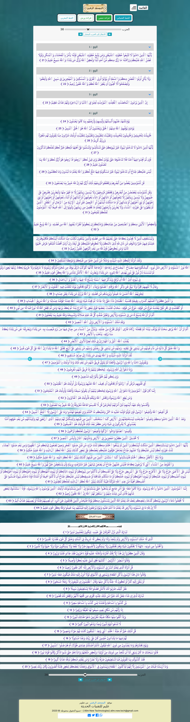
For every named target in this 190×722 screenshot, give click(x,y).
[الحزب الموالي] (80, 34)
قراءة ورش (85, 18)
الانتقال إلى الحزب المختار (95, 34)
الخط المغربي (67, 18)
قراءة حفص (104, 18)
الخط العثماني (123, 18)
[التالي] (30, 359)
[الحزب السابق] (110, 34)
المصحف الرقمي (97, 702)
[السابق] (160, 359)
